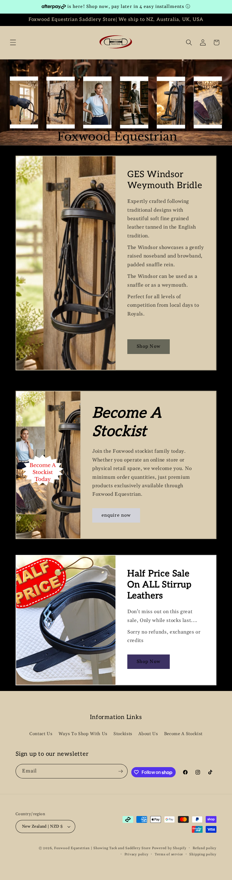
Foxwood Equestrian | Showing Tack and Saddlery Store (102, 848)
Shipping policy (202, 854)
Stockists (122, 734)
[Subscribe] (120, 771)
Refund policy (204, 848)
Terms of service (169, 854)
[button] (13, 42)
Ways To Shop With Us (83, 734)
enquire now (116, 515)
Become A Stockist (183, 734)
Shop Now (148, 346)
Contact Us (41, 734)
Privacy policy (136, 854)
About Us (148, 734)
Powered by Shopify (169, 848)
